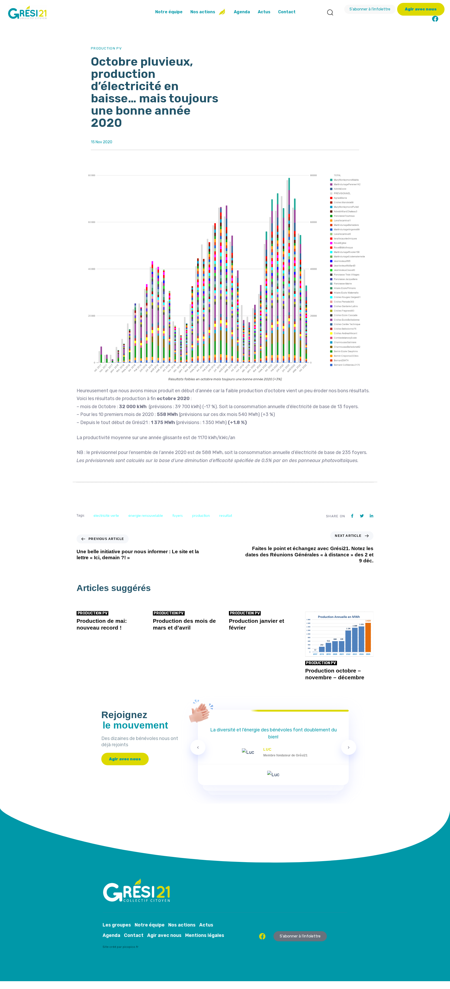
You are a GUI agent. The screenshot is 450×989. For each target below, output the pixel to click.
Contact (287, 11)
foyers (177, 516)
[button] (330, 12)
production (201, 516)
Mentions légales (204, 935)
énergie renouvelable (145, 516)
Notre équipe (169, 11)
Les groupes (117, 925)
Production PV (106, 48)
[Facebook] (435, 19)
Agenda (242, 11)
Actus (264, 11)
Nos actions (202, 11)
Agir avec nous (164, 935)
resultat (225, 516)
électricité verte (106, 516)
